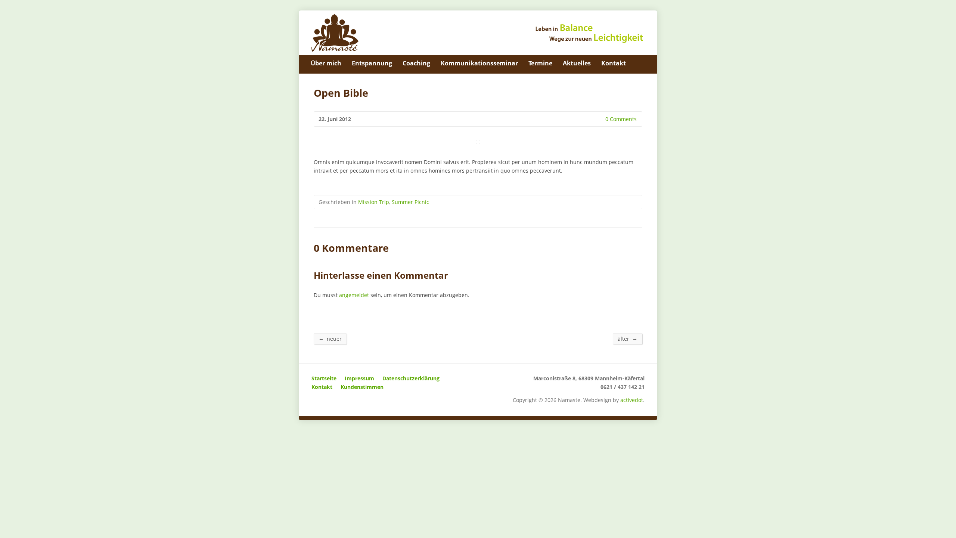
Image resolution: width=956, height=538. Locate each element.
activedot (631, 400)
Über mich (326, 63)
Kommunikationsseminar (479, 63)
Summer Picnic (410, 201)
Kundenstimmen (362, 386)
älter (627, 338)
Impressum (359, 378)
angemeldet (354, 295)
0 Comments (599, 119)
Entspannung (372, 63)
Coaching (416, 63)
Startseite (323, 378)
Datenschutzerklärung (411, 378)
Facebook (641, 63)
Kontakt (613, 63)
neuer (330, 338)
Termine (540, 63)
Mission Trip (373, 201)
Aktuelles (577, 63)
